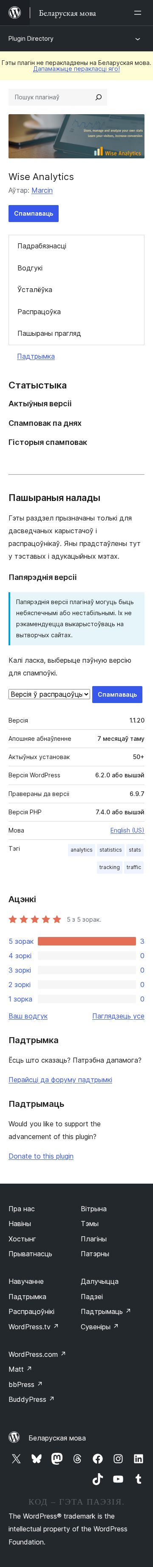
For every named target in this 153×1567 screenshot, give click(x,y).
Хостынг (22, 1239)
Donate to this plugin (41, 1156)
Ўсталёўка (34, 289)
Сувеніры (100, 1326)
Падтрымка (36, 356)
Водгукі (29, 268)
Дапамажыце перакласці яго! (76, 68)
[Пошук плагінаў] (98, 97)
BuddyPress (31, 1399)
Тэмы (90, 1223)
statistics (110, 850)
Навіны (19, 1223)
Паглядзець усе (118, 1016)
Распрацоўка (39, 311)
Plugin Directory (31, 38)
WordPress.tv (33, 1326)
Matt (20, 1369)
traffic (134, 867)
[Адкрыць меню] (139, 12)
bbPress (25, 1384)
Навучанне (26, 1281)
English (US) (127, 830)
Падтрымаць (106, 1311)
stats (135, 850)
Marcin (42, 190)
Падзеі (92, 1296)
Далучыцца (100, 1281)
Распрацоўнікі (31, 1311)
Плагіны (94, 1239)
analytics (82, 850)
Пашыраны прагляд (49, 333)
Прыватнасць (30, 1253)
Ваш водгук (28, 1016)
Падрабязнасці (41, 246)
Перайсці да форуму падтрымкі (60, 1079)
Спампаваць (33, 213)
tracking (109, 867)
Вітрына (94, 1208)
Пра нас (21, 1208)
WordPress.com (37, 1354)
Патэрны (95, 1253)
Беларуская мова (57, 1438)
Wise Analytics (41, 176)
